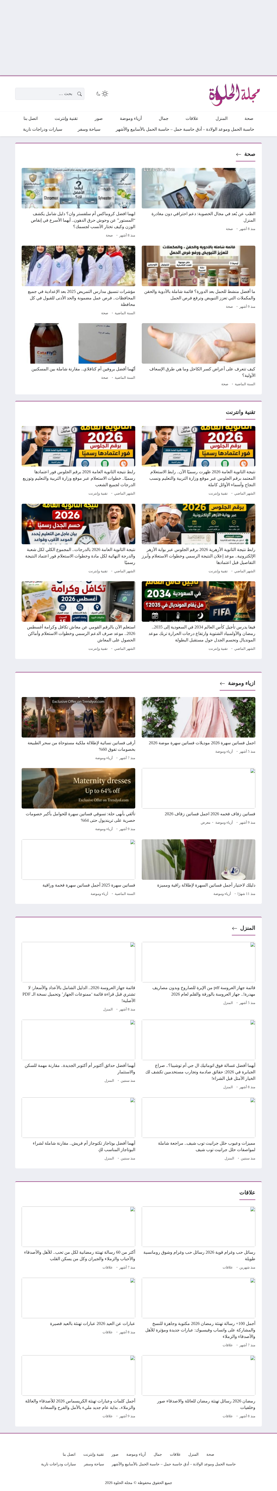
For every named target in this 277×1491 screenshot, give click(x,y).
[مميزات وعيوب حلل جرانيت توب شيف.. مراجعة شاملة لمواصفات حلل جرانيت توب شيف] (198, 1129)
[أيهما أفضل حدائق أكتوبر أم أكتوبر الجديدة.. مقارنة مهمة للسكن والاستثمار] (78, 1055)
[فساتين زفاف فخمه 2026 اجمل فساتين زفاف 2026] (198, 800)
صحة (249, 154)
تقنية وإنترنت (218, 493)
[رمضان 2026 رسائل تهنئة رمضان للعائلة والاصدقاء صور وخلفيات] (198, 1387)
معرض (205, 822)
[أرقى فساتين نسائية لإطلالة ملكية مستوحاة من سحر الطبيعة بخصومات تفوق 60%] (78, 729)
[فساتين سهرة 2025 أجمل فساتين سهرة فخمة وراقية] (78, 868)
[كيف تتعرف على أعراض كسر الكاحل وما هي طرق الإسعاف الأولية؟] (198, 355)
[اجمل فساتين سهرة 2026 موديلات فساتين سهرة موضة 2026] (198, 729)
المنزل (247, 928)
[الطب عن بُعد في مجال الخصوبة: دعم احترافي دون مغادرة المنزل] (198, 203)
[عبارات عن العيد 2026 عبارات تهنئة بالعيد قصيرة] (78, 1313)
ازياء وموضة (241, 683)
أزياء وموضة (224, 751)
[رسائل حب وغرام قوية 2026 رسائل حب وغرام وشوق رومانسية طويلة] (198, 1238)
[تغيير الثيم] (101, 93)
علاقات (228, 1267)
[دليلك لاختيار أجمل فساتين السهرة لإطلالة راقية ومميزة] (198, 868)
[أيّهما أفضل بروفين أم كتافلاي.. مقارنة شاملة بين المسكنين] (78, 355)
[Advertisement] (138, 38)
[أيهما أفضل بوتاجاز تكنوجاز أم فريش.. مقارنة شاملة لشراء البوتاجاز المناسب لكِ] (78, 1129)
